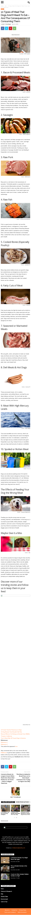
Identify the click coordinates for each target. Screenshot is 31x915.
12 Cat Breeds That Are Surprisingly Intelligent (5, 813)
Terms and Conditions (10, 912)
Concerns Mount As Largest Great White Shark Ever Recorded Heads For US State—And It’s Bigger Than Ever (7, 778)
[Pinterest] (10, 28)
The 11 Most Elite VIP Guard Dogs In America (13, 738)
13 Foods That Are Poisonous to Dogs (11, 730)
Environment (4, 899)
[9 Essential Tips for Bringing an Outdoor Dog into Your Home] (25, 808)
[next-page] (16, 817)
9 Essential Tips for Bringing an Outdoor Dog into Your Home (25, 813)
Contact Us (14, 910)
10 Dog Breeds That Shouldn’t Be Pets (11, 732)
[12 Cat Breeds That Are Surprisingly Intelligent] (5, 808)
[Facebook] (2, 28)
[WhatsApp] (14, 28)
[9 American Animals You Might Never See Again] (5, 860)
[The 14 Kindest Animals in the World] (5, 868)
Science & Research (6, 891)
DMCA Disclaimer (22, 912)
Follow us (4, 752)
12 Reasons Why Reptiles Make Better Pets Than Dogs (15, 813)
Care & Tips (4, 901)
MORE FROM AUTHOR (22, 802)
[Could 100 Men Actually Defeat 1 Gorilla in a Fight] (5, 876)
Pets (5, 6)
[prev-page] (14, 817)
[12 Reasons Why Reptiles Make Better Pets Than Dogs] (15, 808)
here (16, 746)
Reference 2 (4, 744)
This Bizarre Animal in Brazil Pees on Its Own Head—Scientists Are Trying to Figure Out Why (23, 777)
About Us (7, 910)
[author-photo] (15, 791)
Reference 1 (4, 742)
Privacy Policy (22, 910)
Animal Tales (4, 896)
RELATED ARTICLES (8, 802)
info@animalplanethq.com (18, 847)
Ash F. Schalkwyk (6, 24)
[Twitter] (6, 28)
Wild (2, 888)
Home (2, 6)
